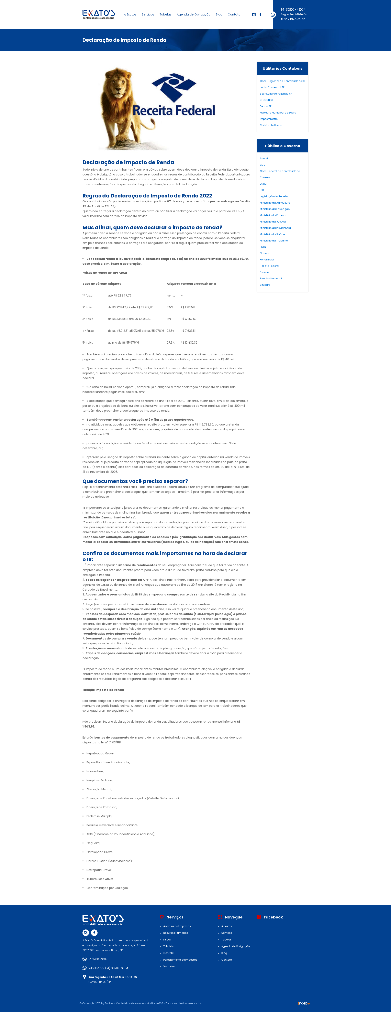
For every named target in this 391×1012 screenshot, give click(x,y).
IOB (262, 190)
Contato (234, 14)
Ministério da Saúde (272, 234)
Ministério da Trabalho (274, 240)
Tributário (169, 946)
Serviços (148, 14)
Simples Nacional (271, 278)
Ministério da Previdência (275, 228)
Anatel (264, 158)
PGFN (263, 247)
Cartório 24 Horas (271, 125)
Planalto (265, 253)
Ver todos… (169, 966)
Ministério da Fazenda (273, 215)
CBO (262, 164)
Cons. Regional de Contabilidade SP (282, 81)
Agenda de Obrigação (194, 14)
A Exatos (130, 14)
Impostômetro (269, 119)
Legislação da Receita (274, 196)
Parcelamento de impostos (180, 959)
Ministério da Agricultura (275, 202)
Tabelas (165, 14)
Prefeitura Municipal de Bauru (278, 112)
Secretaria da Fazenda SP (276, 93)
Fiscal (167, 939)
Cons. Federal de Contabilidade (280, 171)
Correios (265, 177)
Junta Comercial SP (272, 87)
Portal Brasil (267, 259)
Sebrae (264, 272)
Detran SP (265, 106)
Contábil (168, 953)
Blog (219, 14)
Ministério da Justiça (273, 221)
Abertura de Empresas (177, 926)
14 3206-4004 (293, 9)
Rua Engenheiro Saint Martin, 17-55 (113, 977)
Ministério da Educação (275, 209)
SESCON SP (266, 100)
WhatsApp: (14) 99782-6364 (108, 968)
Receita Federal (269, 266)
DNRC (263, 183)
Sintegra (265, 285)
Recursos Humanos (175, 933)
